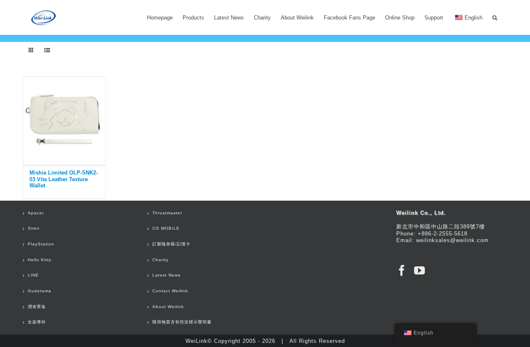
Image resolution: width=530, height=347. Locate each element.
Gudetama (39, 291)
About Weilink (168, 306)
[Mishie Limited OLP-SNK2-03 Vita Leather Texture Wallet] (64, 119)
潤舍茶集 (37, 306)
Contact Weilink (170, 291)
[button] (494, 17)
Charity (160, 259)
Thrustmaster (167, 213)
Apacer (36, 213)
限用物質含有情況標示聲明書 (182, 322)
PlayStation (41, 244)
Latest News (166, 275)
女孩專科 (37, 322)
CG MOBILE (166, 228)
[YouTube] (419, 270)
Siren (34, 228)
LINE (33, 275)
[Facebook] (401, 270)
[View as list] (47, 50)
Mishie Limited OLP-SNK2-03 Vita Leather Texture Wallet (63, 179)
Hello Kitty (39, 259)
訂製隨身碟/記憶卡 (171, 244)
